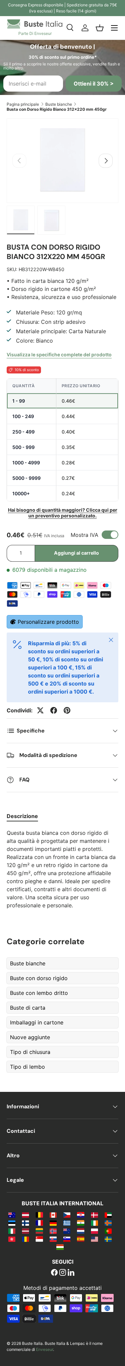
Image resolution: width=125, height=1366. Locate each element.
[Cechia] (66, 1214)
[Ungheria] (59, 1247)
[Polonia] (94, 1230)
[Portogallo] (108, 1230)
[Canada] (53, 1214)
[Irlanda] (94, 1222)
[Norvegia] (53, 1230)
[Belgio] (39, 1214)
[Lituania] (39, 1230)
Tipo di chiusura (30, 1052)
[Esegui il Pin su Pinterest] (67, 710)
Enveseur (44, 1349)
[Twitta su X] (40, 710)
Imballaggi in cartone (36, 1022)
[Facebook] (54, 1273)
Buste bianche (58, 104)
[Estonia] (11, 1222)
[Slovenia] (66, 1238)
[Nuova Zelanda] (66, 1230)
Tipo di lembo (27, 1066)
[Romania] (25, 1238)
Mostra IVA (84, 535)
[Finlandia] (25, 1222)
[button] (99, 27)
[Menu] (114, 27)
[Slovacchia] (53, 1238)
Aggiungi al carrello (76, 553)
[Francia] (39, 1222)
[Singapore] (39, 1238)
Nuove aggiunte (30, 1037)
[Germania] (53, 1222)
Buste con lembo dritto (39, 993)
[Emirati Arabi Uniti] (108, 1214)
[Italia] (11, 1230)
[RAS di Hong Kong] (11, 1238)
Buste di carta (27, 1007)
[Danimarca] (94, 1214)
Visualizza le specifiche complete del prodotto (59, 354)
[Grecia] (66, 1222)
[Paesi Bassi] (80, 1230)
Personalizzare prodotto (48, 621)
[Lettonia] (25, 1230)
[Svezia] (108, 1238)
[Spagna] (80, 1238)
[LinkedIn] (71, 1273)
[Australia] (11, 1214)
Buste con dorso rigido (39, 978)
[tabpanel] (62, 869)
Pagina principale (23, 104)
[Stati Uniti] (94, 1238)
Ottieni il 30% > (94, 83)
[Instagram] (62, 1273)
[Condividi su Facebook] (53, 710)
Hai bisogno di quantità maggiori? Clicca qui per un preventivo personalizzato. (62, 512)
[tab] (22, 816)
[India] (80, 1222)
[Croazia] (80, 1214)
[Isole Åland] (108, 1222)
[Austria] (25, 1214)
